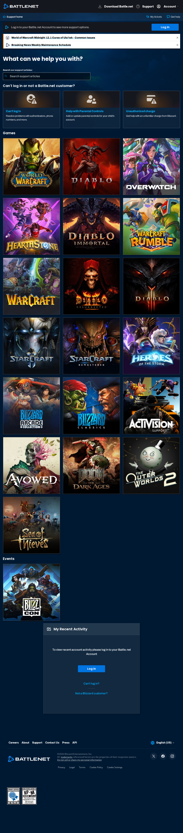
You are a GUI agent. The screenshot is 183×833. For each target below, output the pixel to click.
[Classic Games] (91, 405)
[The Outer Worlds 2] (151, 465)
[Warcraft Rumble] (151, 226)
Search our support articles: (18, 70)
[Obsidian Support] (31, 465)
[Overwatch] (151, 166)
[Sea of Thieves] (31, 525)
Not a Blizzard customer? (91, 693)
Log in (165, 27)
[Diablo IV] (91, 166)
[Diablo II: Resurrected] (91, 286)
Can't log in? (91, 683)
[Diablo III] (151, 286)
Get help (175, 16)
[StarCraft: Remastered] (91, 346)
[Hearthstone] (31, 226)
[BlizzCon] (31, 592)
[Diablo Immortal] (91, 226)
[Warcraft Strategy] (31, 286)
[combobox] (46, 76)
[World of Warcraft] (31, 166)
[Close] (177, 37)
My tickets (156, 16)
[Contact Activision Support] (151, 405)
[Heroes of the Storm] (151, 346)
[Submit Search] (6, 76)
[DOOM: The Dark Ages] (91, 465)
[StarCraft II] (31, 346)
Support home (14, 16)
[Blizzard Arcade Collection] (31, 405)
